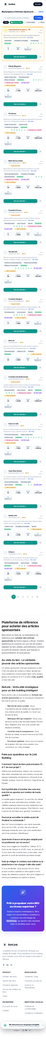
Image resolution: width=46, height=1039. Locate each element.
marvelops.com (13, 31)
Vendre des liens (9, 981)
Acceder (38, 4)
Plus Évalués (30, 22)
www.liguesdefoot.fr (14, 212)
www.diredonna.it (13, 115)
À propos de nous (10, 1006)
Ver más (30, 37)
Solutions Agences (10, 985)
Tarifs (5, 996)
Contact (6, 1010)
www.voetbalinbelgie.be (16, 301)
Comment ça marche (33, 981)
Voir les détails (19, 57)
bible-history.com (14, 163)
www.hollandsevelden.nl (16, 379)
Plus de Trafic (16, 22)
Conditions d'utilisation (34, 1013)
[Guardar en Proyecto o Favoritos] (40, 57)
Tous (6, 22)
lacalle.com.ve (13, 425)
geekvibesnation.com (15, 473)
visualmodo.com (13, 253)
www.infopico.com (14, 554)
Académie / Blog (31, 977)
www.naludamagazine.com (16, 68)
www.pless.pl (12, 342)
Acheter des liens (10, 977)
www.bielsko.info (13, 517)
